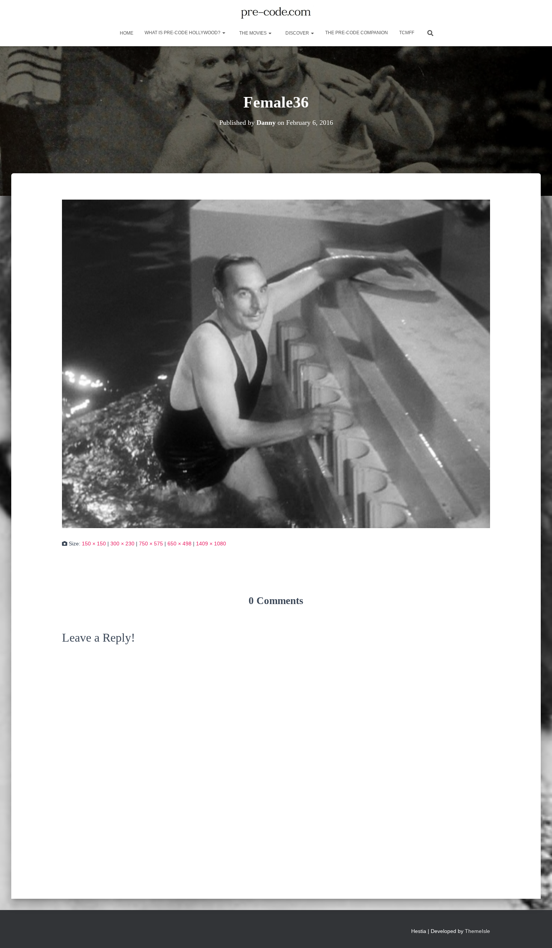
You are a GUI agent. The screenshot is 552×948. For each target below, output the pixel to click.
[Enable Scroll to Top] (537, 933)
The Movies (253, 33)
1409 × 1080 (211, 544)
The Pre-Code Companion (356, 32)
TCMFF (406, 32)
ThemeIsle (477, 931)
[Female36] (276, 363)
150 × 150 (94, 544)
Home (126, 33)
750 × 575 (151, 544)
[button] (223, 32)
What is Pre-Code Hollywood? (183, 32)
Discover (297, 33)
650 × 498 (179, 544)
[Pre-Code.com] (276, 13)
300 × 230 (122, 544)
